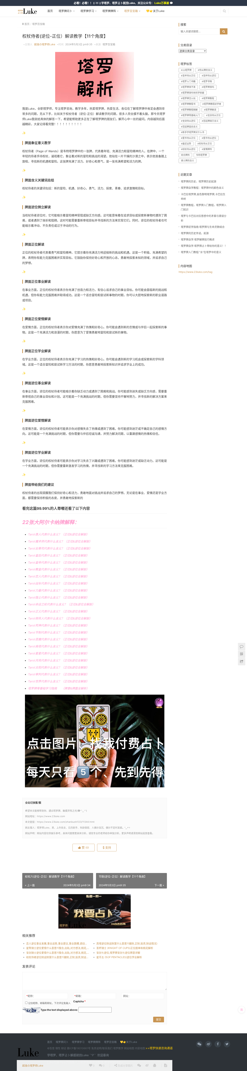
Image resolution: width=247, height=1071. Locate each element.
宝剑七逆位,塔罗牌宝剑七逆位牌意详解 (118, 952)
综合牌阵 (185, 155)
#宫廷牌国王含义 (210, 121)
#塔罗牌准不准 (188, 87)
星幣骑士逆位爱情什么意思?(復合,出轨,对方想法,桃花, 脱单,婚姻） (57, 947)
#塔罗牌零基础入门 (190, 115)
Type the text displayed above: (59, 1009)
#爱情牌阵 (207, 149)
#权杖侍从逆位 (188, 149)
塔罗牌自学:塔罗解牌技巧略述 (197, 239)
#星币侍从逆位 (209, 138)
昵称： (30, 995)
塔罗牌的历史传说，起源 (195, 233)
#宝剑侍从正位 (213, 115)
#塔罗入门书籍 (188, 81)
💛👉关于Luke (155, 11)
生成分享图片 (125, 1065)
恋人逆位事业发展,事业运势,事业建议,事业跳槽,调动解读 (57, 943)
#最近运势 (186, 143)
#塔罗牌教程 (208, 98)
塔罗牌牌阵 (109, 11)
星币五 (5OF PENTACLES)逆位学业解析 (119, 957)
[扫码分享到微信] (139, 1065)
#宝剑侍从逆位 (188, 121)
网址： (127, 995)
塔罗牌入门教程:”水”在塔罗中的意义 (201, 252)
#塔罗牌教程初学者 (211, 104)
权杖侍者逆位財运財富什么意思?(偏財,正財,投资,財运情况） (57, 957)
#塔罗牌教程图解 (189, 109)
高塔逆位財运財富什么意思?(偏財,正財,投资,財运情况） (127, 943)
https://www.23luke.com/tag (195, 271)
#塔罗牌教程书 (188, 104)
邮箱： (78, 995)
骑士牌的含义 (187, 160)
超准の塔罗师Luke (44, 44)
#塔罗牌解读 (210, 109)
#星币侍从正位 (188, 138)
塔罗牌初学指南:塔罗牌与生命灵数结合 (203, 226)
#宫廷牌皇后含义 (189, 126)
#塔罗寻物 (207, 81)
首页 (50, 11)
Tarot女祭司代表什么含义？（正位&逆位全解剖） (60, 548)
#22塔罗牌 (186, 70)
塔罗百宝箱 (131, 11)
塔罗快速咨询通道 (161, 1048)
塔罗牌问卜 (65, 11)
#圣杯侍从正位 (188, 75)
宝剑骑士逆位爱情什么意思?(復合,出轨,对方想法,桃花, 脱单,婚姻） (57, 952)
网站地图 (129, 1048)
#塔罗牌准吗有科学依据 (192, 92)
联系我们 (107, 1048)
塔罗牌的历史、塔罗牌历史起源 (198, 181)
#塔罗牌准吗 (208, 87)
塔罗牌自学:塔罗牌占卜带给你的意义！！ (204, 245)
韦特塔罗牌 (201, 155)
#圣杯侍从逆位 (209, 75)
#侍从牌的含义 (205, 70)
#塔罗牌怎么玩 (188, 98)
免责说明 (96, 1048)
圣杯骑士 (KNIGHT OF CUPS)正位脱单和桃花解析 (124, 947)
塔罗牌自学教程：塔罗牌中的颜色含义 (202, 187)
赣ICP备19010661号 (79, 1048)
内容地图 (140, 1048)
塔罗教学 (118, 1048)
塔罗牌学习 (87, 11)
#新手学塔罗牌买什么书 (192, 132)
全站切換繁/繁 (33, 802)
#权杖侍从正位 (204, 143)
